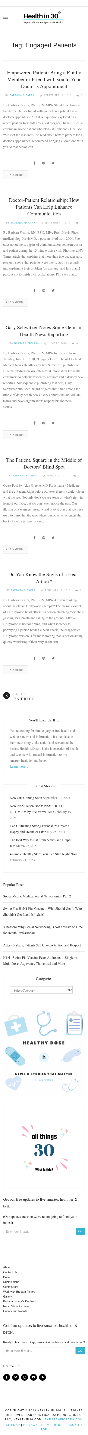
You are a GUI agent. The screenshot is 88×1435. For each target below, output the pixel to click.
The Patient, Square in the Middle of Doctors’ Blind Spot (44, 463)
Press (6, 1277)
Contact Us (10, 1272)
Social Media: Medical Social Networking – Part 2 (37, 896)
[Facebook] (6, 1377)
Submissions (11, 1282)
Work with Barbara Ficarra (19, 1291)
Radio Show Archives (16, 1306)
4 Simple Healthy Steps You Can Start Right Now (43, 854)
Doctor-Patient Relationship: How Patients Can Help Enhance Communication (44, 206)
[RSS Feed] (42, 1377)
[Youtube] (33, 1377)
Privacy (30, 1424)
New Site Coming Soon (26, 797)
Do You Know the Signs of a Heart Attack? (44, 577)
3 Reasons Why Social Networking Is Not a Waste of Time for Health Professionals (43, 929)
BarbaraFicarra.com (64, 1419)
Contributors (10, 1286)
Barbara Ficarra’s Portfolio (19, 1301)
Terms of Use (53, 1424)
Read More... (16, 175)
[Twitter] (15, 1377)
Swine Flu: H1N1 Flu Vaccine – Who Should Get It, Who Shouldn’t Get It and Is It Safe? (42, 911)
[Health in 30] (44, 16)
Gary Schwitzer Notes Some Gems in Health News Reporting (44, 330)
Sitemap (13, 1424)
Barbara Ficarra (22, 95)
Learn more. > (19, 766)
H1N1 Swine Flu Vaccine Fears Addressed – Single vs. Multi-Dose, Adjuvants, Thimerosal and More (40, 960)
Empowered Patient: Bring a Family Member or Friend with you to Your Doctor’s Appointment (44, 79)
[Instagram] (24, 1377)
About (6, 1267)
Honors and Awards (15, 1311)
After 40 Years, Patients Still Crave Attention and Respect (42, 945)
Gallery (7, 1296)
